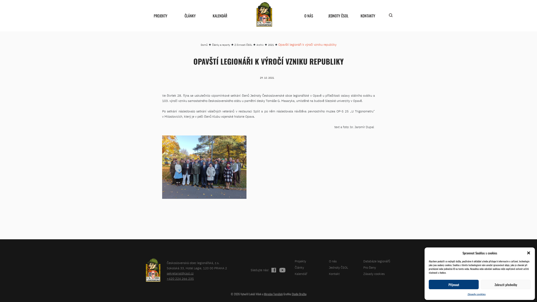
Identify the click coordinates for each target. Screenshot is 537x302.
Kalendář (220, 15)
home (264, 14)
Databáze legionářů (376, 261)
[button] (529, 253)
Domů (204, 44)
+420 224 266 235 (180, 279)
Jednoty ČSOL (338, 15)
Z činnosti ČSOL (243, 44)
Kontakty (368, 15)
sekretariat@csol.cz (180, 273)
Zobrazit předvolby (506, 284)
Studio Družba (299, 294)
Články (190, 15)
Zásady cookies (477, 294)
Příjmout (453, 284)
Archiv (260, 44)
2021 (271, 44)
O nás (308, 15)
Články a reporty (221, 44)
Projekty (160, 15)
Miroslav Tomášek (273, 294)
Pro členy (369, 267)
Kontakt (334, 274)
